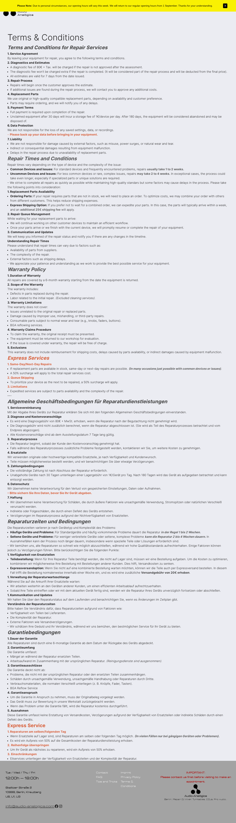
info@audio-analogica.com (30, 806)
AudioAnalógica (26, 13)
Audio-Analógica (196, 796)
